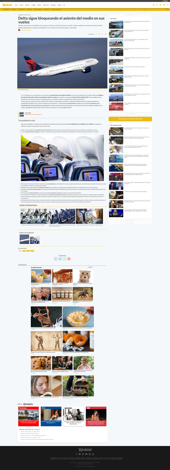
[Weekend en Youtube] (86, 454)
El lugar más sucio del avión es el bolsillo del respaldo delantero (90, 224)
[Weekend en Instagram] (77, 454)
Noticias (64, 458)
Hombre (83, 458)
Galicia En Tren (21, 9)
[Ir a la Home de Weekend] (85, 450)
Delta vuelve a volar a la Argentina (33, 114)
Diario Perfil (53, 458)
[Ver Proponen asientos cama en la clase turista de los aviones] (34, 209)
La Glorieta (29, 9)
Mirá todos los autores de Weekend (130, 119)
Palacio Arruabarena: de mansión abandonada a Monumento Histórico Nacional (37, 439)
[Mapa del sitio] (93, 454)
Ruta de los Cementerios (56, 9)
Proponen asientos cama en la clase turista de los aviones (33, 224)
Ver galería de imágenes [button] (25, 30)
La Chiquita (13, 9)
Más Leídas (113, 18)
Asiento (32, 250)
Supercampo (96, 458)
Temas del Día (6, 9)
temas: (20, 250)
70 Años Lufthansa (37, 9)
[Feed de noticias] (89, 454)
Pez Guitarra (46, 9)
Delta (22, 95)
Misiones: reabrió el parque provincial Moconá (30, 431)
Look (102, 458)
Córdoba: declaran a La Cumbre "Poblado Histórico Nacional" (33, 435)
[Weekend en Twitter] (83, 454)
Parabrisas (89, 458)
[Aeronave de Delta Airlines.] (24, 239)
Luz (105, 458)
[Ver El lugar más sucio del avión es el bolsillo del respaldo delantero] (89, 209)
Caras (59, 458)
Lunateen (114, 458)
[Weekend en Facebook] (80, 454)
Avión (28, 250)
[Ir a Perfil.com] (165, 0)
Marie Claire (71, 458)
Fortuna (77, 458)
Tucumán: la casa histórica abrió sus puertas (30, 433)
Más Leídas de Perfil (116, 125)
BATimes (120, 458)
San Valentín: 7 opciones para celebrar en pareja (30, 437)
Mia (109, 458)
